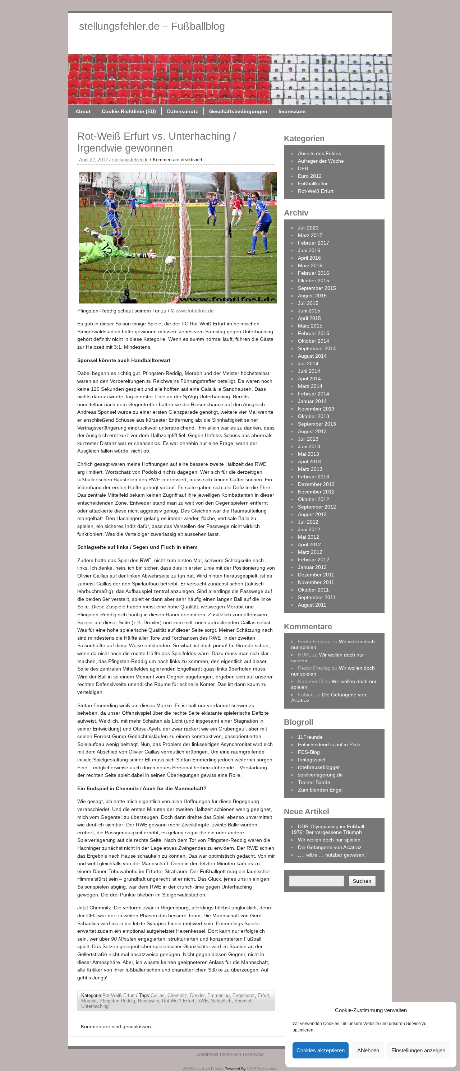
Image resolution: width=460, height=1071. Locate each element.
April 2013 (309, 461)
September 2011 (317, 597)
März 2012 (310, 552)
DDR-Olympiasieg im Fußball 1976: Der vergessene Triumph (327, 829)
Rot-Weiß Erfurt (118, 995)
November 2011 (316, 582)
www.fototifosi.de (195, 311)
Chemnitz (177, 995)
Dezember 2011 (316, 575)
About (154, 46)
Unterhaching (95, 1006)
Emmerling (218, 995)
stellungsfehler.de (130, 159)
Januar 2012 (312, 567)
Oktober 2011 (313, 590)
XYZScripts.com (263, 1069)
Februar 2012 (313, 559)
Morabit (89, 1000)
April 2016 (309, 258)
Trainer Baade (314, 782)
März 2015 (310, 326)
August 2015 (312, 295)
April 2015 (309, 318)
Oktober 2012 (313, 499)
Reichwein (148, 1000)
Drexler (197, 995)
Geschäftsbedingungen (310, 46)
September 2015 (317, 288)
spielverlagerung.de (320, 775)
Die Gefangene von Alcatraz (330, 847)
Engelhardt (244, 995)
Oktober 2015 (313, 280)
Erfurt (263, 995)
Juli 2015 (308, 303)
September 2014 (317, 348)
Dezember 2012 (316, 484)
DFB (303, 168)
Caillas (158, 995)
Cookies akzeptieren (320, 1050)
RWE (202, 1000)
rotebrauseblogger (319, 767)
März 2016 (310, 265)
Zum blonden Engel (320, 790)
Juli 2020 (308, 228)
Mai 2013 (308, 454)
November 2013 (316, 409)
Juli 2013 (308, 439)
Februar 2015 (313, 333)
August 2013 (312, 431)
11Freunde (310, 737)
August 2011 (312, 605)
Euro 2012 (310, 176)
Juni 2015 (309, 311)
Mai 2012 (308, 537)
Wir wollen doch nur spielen (329, 840)
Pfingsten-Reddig (117, 1000)
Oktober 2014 (313, 341)
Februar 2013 (313, 476)
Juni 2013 (309, 446)
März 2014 (310, 386)
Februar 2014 (313, 394)
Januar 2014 (312, 401)
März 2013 (310, 469)
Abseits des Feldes (319, 153)
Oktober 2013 (313, 416)
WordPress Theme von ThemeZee (230, 1054)
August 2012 (312, 514)
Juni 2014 (309, 371)
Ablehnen (368, 1050)
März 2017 (310, 235)
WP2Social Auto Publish (203, 1069)
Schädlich (221, 1000)
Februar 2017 (313, 243)
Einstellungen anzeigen (418, 1050)
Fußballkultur (313, 183)
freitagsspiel (311, 759)
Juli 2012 (308, 522)
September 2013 (317, 424)
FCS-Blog (309, 752)
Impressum (363, 46)
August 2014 (312, 356)
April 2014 (309, 378)
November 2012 (316, 492)
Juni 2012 (309, 529)
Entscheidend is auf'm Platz (329, 744)
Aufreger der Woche (321, 161)
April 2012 (309, 544)
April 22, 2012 (93, 159)
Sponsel (242, 1000)
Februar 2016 (313, 273)
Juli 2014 (308, 363)
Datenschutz (254, 46)
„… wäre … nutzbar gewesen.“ (333, 855)
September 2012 (317, 507)
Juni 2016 (309, 250)
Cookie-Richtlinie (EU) (200, 46)
